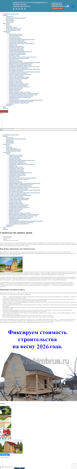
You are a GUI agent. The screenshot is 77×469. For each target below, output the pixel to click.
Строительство (7, 237)
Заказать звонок (4, 110)
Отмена (22, 468)
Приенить (17, 468)
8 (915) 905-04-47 (56, 4)
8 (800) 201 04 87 (56, 3)
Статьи (5, 239)
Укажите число (9, 466)
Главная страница (7, 236)
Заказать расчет (58, 8)
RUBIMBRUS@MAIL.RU (58, 6)
